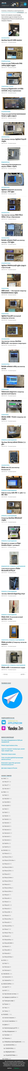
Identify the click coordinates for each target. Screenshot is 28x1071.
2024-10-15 (4, 595)
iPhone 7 (6, 929)
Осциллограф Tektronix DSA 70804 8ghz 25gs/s (11, 64)
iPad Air (6, 815)
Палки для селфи (8, 1000)
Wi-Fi (5, 990)
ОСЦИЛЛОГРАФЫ (5, 61)
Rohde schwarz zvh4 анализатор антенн (13, 367)
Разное (6, 1004)
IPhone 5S (6, 908)
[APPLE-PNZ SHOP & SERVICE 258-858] (14, 4)
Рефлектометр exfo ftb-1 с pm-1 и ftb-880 (13, 494)
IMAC (4, 778)
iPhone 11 (6, 853)
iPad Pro (6, 843)
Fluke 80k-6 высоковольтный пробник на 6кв (12, 618)
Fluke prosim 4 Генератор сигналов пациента (13, 643)
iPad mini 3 (7, 829)
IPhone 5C (7, 905)
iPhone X (6, 946)
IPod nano (6, 967)
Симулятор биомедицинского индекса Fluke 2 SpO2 (11, 165)
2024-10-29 (4, 572)
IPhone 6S (6, 922)
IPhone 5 (6, 901)
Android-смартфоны (9, 1021)
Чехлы (6, 1011)
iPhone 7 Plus (7, 932)
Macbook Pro (7, 980)
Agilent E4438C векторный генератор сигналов (11, 317)
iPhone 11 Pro (7, 857)
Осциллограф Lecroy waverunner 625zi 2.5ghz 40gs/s (13, 115)
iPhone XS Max (8, 956)
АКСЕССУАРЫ (7, 983)
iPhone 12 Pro (7, 870)
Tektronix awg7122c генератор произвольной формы (12, 393)
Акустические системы (10, 993)
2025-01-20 (4, 522)
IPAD (4, 792)
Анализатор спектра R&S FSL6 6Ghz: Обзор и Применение (12, 216)
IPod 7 (6, 963)
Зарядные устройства (10, 997)
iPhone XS (6, 953)
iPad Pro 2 (6, 847)
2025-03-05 (4, 42)
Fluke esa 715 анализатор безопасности (10, 468)
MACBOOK (6, 973)
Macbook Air (7, 977)
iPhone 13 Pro (7, 881)
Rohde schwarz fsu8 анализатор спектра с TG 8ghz (13, 241)
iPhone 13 (6, 874)
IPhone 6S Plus (8, 925)
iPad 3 (5, 809)
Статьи (11, 86)
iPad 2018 (6, 802)
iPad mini (6, 822)
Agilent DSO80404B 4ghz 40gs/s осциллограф (13, 266)
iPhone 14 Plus (8, 888)
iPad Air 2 (6, 819)
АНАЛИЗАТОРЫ (5, 38)
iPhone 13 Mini (8, 877)
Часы (5, 1007)
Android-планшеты (9, 1017)
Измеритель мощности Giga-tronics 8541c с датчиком (11, 544)
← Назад (4, 674)
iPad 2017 (6, 798)
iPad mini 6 (7, 840)
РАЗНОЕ (5, 1014)
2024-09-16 (4, 669)
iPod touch (7, 970)
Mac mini (6, 788)
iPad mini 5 (7, 836)
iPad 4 (5, 812)
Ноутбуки (6, 1035)
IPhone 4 (6, 894)
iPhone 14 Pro (7, 891)
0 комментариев (12, 42)
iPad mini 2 (7, 826)
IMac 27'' (6, 785)
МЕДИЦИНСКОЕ (5, 162)
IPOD (4, 960)
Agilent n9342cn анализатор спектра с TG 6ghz (11, 191)
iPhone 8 (6, 936)
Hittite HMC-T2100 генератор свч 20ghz (13, 418)
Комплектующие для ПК (10, 1028)
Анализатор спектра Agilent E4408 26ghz (13, 140)
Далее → (23, 674)
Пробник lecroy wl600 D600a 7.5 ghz (13, 443)
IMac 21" (6, 781)
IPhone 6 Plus (7, 919)
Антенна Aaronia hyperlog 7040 (13, 594)
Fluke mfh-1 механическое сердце (13, 667)
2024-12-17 (4, 547)
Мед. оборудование (9, 1031)
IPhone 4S (6, 898)
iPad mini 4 (7, 833)
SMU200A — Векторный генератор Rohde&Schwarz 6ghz (13, 292)
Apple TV (6, 987)
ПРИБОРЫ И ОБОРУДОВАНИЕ (9, 440)
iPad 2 (5, 795)
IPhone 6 (6, 915)
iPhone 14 (6, 884)
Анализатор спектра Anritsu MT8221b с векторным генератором (13, 342)
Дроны (6, 1024)
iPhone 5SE (7, 912)
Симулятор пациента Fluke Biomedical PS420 (10, 569)
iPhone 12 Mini (8, 867)
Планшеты (7, 1038)
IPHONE (5, 850)
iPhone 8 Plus (7, 939)
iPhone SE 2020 (8, 943)
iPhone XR (6, 950)
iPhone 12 (6, 863)
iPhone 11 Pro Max (9, 860)
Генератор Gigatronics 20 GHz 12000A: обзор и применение (12, 90)
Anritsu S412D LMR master (11, 40)
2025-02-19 (4, 67)
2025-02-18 (4, 118)
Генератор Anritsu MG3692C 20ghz (11, 519)
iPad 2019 (6, 805)
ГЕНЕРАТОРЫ (5, 86)
